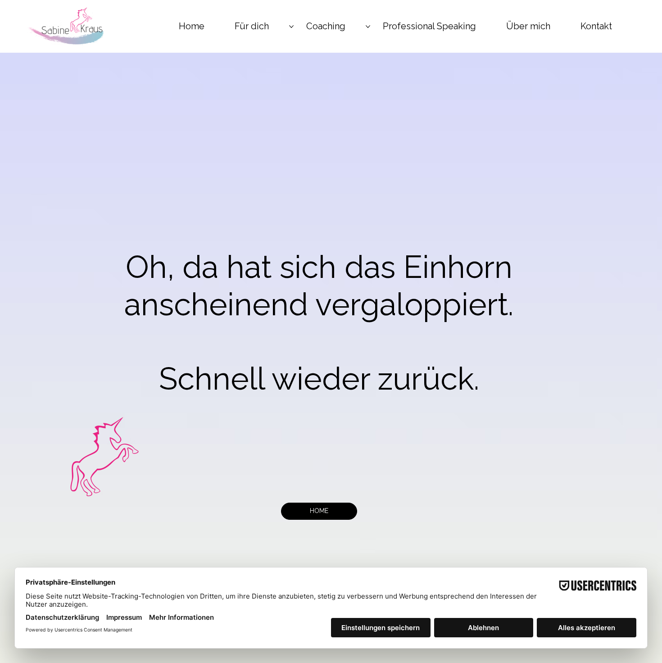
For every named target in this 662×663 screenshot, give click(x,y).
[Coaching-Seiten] (368, 26)
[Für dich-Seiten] (291, 26)
